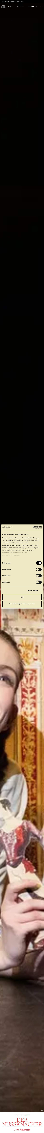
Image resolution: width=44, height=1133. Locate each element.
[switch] (39, 569)
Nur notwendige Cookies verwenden (22, 604)
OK (22, 597)
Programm (18, 1115)
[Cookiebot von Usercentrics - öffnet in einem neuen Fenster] (33, 527)
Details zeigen (33, 590)
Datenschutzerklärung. (11, 555)
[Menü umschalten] (41, 6)
